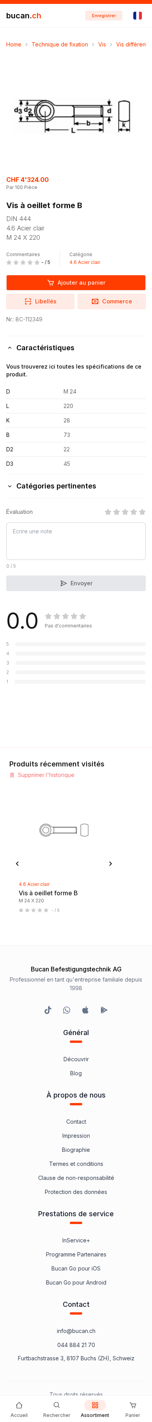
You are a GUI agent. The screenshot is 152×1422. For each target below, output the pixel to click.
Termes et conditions (76, 1163)
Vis (102, 44)
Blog (76, 1073)
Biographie (76, 1149)
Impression (76, 1135)
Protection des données (76, 1192)
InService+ (76, 1240)
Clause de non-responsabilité (76, 1177)
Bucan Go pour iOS (76, 1268)
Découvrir (76, 1059)
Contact (76, 1121)
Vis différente (133, 44)
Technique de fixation (60, 44)
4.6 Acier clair (84, 262)
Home (13, 44)
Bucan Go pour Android (76, 1282)
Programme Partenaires (76, 1254)
